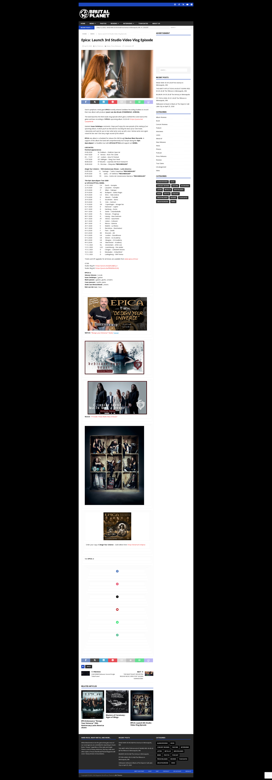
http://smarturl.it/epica (136, 545)
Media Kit (188, 771)
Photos (103, 23)
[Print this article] (130, 102)
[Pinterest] (191, 4)
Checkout (166, 771)
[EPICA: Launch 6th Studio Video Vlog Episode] (141, 705)
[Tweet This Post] (94, 102)
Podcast (159, 153)
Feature (158, 128)
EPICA (89, 666)
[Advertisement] (156, 13)
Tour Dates (143, 23)
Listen (158, 135)
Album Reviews (161, 117)
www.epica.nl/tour (131, 259)
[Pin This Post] (112, 102)
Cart (157, 771)
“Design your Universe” (100, 333)
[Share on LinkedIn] (103, 102)
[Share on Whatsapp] (139, 102)
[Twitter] (183, 4)
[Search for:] (180, 27)
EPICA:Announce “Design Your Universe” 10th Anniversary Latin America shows (92, 724)
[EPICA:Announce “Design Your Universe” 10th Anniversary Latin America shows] (92, 704)
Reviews (114, 23)
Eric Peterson (99, 46)
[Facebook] (179, 4)
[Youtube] (187, 4)
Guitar (111, 333)
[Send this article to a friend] (121, 102)
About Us (156, 23)
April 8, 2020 (88, 46)
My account (177, 771)
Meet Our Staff (139, 771)
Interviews (127, 23)
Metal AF (159, 139)
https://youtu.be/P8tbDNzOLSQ (107, 268)
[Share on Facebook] (85, 102)
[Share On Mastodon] (148, 102)
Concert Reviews (162, 124)
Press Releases (116, 46)
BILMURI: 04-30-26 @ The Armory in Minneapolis (173, 94)
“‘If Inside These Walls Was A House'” (104, 417)
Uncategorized (161, 167)
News (92, 23)
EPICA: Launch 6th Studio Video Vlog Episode (140, 724)
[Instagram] (175, 4)
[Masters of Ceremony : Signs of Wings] (117, 701)
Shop (150, 771)
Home (83, 23)
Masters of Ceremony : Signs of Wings (115, 716)
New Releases (161, 142)
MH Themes (118, 775)
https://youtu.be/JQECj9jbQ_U (106, 266)
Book (158, 121)
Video (158, 171)
